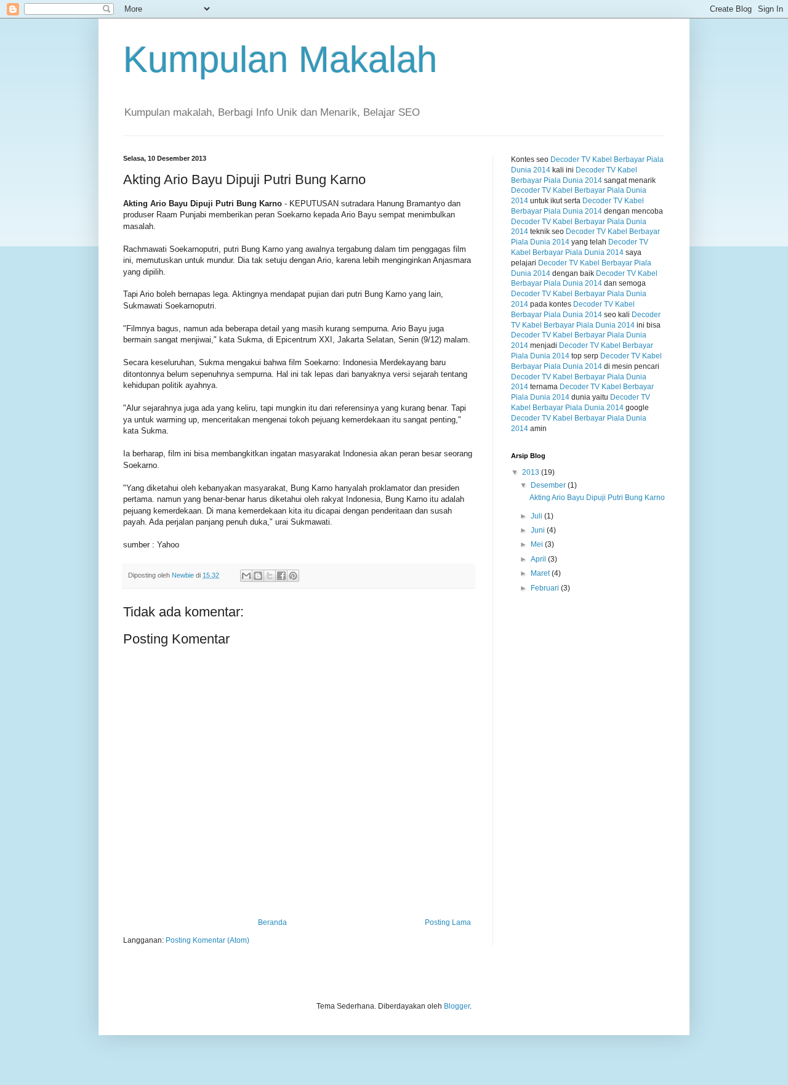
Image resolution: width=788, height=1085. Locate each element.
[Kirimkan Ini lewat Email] (246, 576)
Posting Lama (448, 922)
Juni (539, 530)
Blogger (457, 1006)
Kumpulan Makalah (280, 59)
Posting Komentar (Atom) (207, 940)
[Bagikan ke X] (269, 576)
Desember (549, 485)
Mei (538, 544)
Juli (537, 516)
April (539, 559)
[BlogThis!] (258, 576)
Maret (541, 573)
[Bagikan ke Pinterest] (293, 576)
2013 (531, 472)
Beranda (272, 922)
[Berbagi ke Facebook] (281, 576)
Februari (546, 588)
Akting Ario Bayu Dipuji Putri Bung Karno (597, 497)
